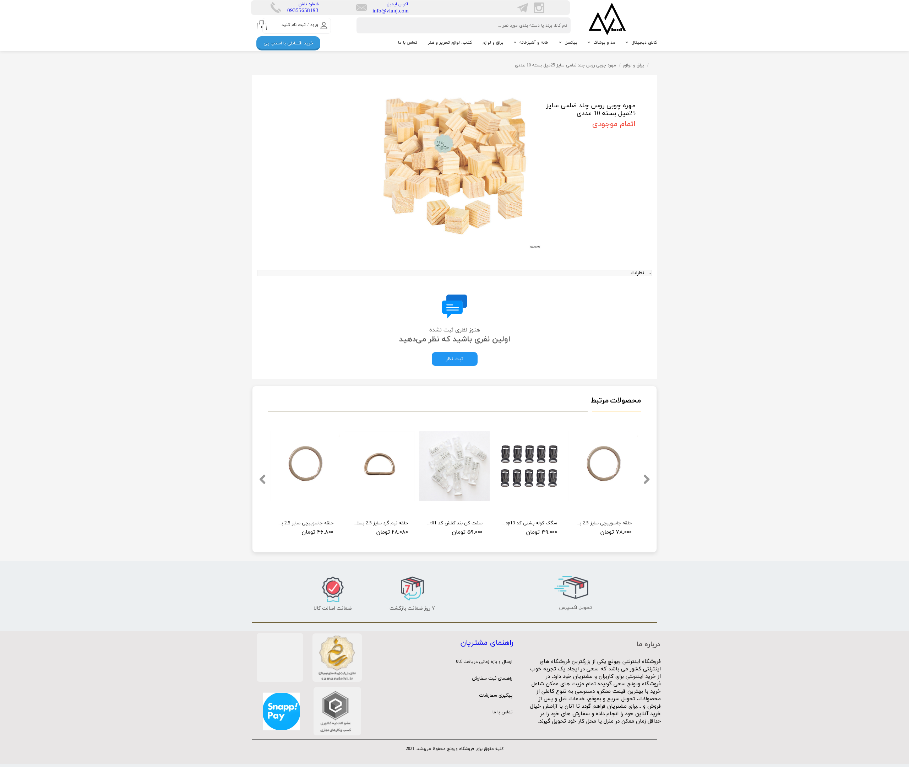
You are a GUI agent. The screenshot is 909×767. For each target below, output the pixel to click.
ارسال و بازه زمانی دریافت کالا (484, 662)
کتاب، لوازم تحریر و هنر (450, 42)
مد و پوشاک (604, 42)
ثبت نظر (454, 359)
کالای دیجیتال (644, 42)
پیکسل (571, 42)
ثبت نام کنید (294, 25)
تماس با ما (407, 42)
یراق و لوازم (493, 42)
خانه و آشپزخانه (534, 42)
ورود (314, 25)
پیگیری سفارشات (495, 695)
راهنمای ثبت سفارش (492, 678)
